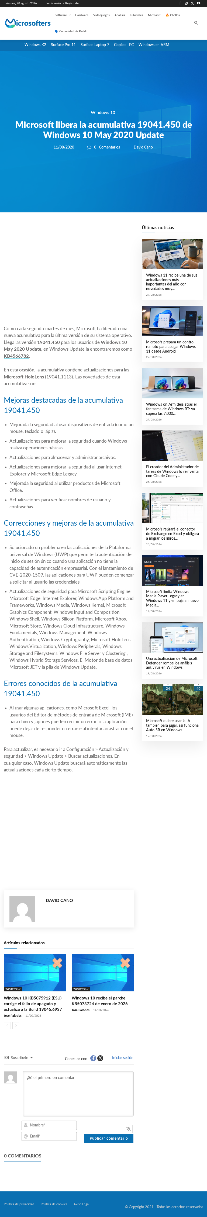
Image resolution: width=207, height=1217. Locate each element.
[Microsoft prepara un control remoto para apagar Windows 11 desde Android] (172, 321)
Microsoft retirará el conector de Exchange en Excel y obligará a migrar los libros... (172, 534)
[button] (196, 23)
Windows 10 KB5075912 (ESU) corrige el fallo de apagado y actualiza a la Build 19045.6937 (33, 1004)
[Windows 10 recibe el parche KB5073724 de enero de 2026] (103, 972)
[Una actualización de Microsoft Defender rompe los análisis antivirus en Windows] (172, 637)
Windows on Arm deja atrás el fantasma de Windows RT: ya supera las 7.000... (171, 409)
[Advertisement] (69, 282)
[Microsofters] (22, 23)
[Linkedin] (99, 230)
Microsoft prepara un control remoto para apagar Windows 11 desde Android (171, 346)
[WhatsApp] (87, 230)
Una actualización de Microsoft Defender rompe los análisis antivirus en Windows (172, 663)
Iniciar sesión (122, 1058)
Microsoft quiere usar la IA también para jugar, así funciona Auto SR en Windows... (172, 725)
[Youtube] (198, 4)
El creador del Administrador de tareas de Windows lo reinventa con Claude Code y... (172, 471)
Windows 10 (103, 113)
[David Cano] (24, 909)
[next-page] (15, 1025)
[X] (192, 4)
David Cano (143, 147)
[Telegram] (112, 230)
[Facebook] (180, 4)
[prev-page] (7, 1025)
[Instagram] (186, 4)
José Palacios (13, 1015)
